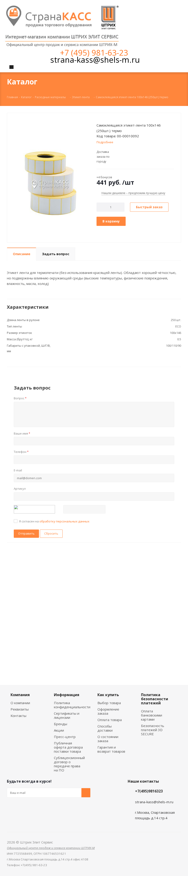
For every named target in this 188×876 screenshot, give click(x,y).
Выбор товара (109, 702)
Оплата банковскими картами (151, 715)
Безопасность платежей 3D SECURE (152, 729)
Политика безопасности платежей (154, 699)
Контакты (18, 715)
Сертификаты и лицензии (66, 715)
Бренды (60, 724)
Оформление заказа (108, 711)
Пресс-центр (65, 736)
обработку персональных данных (64, 521)
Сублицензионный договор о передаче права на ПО (69, 763)
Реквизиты (20, 709)
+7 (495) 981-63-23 (94, 52)
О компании (20, 702)
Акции (59, 730)
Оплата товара (109, 719)
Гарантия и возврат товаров (111, 749)
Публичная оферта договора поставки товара (68, 747)
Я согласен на (54, 521)
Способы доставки (105, 728)
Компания (20, 694)
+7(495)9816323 (149, 791)
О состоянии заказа (107, 738)
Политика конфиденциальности (72, 704)
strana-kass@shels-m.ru (95, 59)
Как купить (108, 694)
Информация (66, 694)
